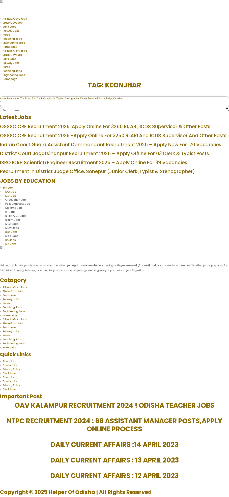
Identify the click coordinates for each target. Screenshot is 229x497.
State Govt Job (13, 23)
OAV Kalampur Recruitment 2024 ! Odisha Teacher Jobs (114, 405)
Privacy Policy (12, 369)
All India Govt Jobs (15, 19)
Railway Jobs (11, 31)
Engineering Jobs (14, 43)
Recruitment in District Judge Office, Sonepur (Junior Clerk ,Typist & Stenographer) (97, 171)
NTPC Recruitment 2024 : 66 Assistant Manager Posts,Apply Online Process (114, 425)
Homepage (10, 47)
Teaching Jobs (12, 39)
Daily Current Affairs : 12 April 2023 (114, 475)
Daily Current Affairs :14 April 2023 (115, 444)
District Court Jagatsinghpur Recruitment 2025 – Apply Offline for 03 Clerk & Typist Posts (104, 153)
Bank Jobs (9, 27)
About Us (8, 361)
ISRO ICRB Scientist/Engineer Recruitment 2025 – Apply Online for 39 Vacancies (93, 162)
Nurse (6, 35)
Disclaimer (9, 373)
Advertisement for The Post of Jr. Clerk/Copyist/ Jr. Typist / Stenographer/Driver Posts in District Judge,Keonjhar (61, 98)
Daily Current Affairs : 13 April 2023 (114, 460)
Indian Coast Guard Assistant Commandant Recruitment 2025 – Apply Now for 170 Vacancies (110, 144)
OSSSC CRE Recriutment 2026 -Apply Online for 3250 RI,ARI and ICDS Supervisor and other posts (113, 135)
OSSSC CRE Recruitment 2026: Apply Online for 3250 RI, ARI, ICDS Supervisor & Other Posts (105, 126)
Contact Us (10, 365)
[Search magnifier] (227, 109)
